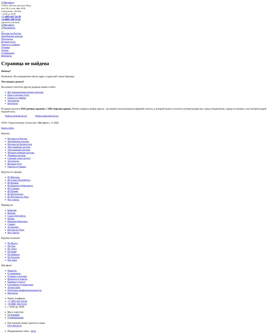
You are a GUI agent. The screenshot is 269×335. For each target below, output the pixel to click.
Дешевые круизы (16, 155)
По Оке (11, 246)
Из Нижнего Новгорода (20, 185)
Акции (5, 50)
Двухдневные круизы (18, 147)
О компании (7, 53)
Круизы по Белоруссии (19, 144)
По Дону (12, 249)
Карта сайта (7, 128)
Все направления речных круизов (25, 92)
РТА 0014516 (14, 325)
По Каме (12, 251)
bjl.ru (33, 331)
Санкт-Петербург (16, 216)
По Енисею (13, 257)
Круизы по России (11, 33)
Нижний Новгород (17, 221)
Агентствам (13, 287)
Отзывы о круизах (17, 276)
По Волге (12, 243)
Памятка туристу (16, 282)
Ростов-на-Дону (15, 230)
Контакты (6, 55)
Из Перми (12, 191)
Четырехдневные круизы (20, 152)
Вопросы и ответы (17, 279)
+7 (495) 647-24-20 (11, 16)
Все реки (12, 260)
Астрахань (13, 227)
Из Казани (13, 183)
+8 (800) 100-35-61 (11, 19)
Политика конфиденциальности (24, 290)
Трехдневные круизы (18, 150)
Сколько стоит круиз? (19, 158)
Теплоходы (7, 39)
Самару (11, 224)
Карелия (11, 210)
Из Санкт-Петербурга (18, 180)
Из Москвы (13, 177)
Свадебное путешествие (20, 284)
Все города (13, 199)
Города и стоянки (10, 44)
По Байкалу (13, 254)
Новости (12, 270)
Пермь (10, 218)
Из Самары (13, 188)
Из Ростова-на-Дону (18, 197)
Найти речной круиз (16, 116)
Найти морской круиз (46, 116)
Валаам (11, 213)
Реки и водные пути (18, 95)
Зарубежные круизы (12, 36)
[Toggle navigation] (2, 31)
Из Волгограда (15, 194)
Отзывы (5, 47)
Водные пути (8, 41)
